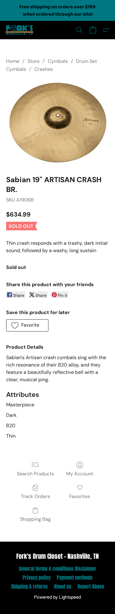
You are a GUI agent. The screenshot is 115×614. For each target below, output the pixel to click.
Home (12, 61)
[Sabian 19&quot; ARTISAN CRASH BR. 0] (57, 123)
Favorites (79, 496)
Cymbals (58, 61)
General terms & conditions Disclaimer (57, 568)
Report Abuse (91, 586)
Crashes (43, 69)
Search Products (35, 473)
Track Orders (35, 496)
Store (34, 61)
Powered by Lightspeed (57, 597)
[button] (20, 30)
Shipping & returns (29, 586)
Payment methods (75, 577)
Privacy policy (37, 577)
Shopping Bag (35, 519)
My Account (79, 473)
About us (62, 586)
